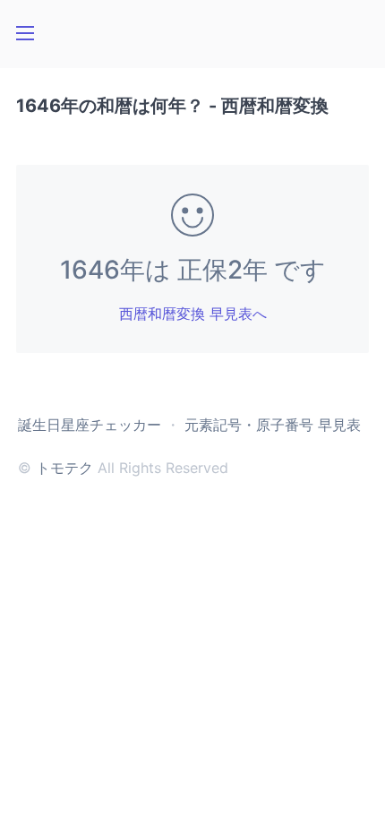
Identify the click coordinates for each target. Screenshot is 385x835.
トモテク (64, 468)
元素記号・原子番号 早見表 (272, 425)
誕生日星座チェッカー (89, 425)
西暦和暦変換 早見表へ (193, 314)
